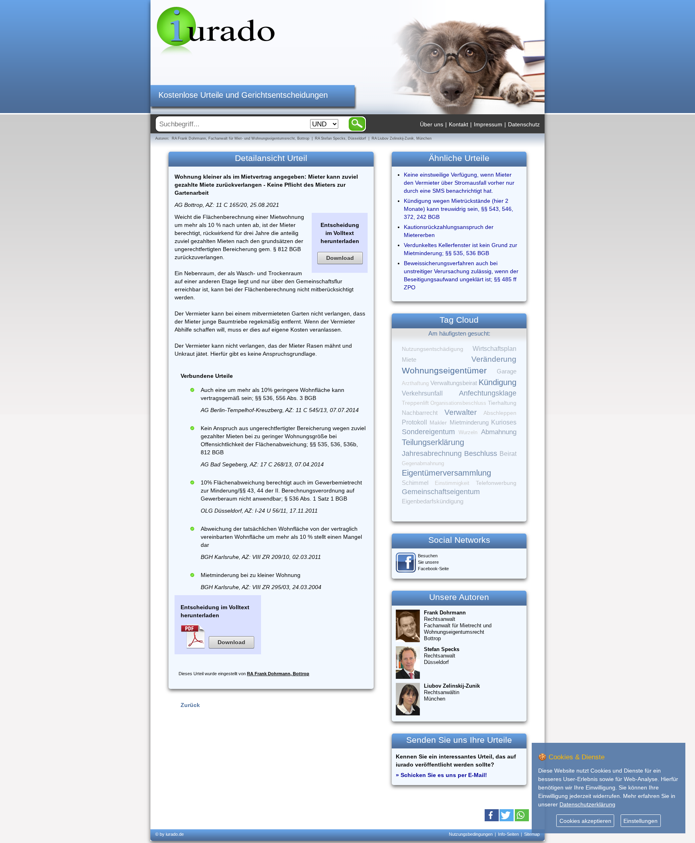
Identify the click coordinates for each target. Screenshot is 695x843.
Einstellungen (640, 821)
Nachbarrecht (420, 413)
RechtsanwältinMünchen (452, 692)
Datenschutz (524, 124)
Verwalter (460, 412)
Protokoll (414, 422)
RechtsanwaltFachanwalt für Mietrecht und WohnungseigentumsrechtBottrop (457, 625)
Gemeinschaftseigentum (441, 492)
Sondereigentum (428, 432)
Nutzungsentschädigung (432, 349)
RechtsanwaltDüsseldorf (441, 655)
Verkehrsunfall (422, 393)
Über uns (431, 124)
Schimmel (415, 483)
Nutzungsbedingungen (471, 834)
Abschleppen (499, 413)
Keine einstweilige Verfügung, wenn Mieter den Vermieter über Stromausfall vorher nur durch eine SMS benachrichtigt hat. (459, 182)
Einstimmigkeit (452, 483)
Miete (409, 360)
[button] (492, 815)
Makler (438, 422)
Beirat (508, 453)
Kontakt (458, 124)
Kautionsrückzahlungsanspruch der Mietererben (448, 231)
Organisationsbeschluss (458, 403)
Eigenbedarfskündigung (432, 501)
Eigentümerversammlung (446, 472)
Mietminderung (469, 422)
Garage (506, 371)
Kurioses (503, 422)
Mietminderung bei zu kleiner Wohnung (250, 575)
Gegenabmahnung (423, 463)
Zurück (190, 705)
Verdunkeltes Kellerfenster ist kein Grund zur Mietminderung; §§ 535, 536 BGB (460, 249)
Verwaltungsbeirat (453, 382)
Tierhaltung (502, 403)
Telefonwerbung (496, 483)
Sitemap (532, 834)
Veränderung (493, 359)
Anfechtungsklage (487, 393)
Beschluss (480, 453)
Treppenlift (415, 403)
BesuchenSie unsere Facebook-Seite (433, 562)
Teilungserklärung (433, 442)
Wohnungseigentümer (444, 370)
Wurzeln (468, 432)
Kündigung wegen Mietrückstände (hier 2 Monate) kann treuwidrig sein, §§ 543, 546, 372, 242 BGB (458, 209)
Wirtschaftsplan (494, 348)
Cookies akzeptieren (585, 821)
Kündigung (497, 382)
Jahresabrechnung (432, 453)
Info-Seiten (508, 834)
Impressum (488, 124)
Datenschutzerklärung (587, 804)
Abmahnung (498, 432)
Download (340, 258)
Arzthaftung (415, 383)
